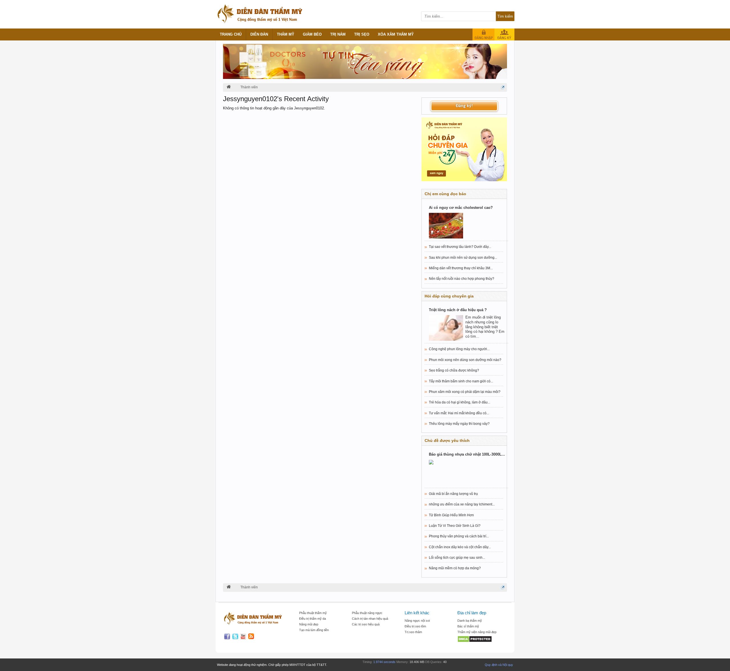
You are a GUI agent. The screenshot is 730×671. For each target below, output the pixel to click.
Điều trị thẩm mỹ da (312, 618)
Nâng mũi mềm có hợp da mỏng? (455, 568)
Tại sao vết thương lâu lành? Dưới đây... (460, 247)
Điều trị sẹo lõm (415, 626)
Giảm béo (312, 34)
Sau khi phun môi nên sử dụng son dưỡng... (463, 258)
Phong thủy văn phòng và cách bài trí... (459, 536)
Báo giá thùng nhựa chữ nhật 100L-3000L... (467, 454)
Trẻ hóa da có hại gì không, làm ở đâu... (459, 402)
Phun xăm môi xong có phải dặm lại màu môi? (464, 392)
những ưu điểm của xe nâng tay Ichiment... (462, 504)
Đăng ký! (464, 106)
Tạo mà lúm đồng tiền (314, 630)
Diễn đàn (259, 34)
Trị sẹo (361, 34)
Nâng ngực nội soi (417, 620)
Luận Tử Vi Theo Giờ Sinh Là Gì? (454, 526)
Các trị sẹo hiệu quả (366, 624)
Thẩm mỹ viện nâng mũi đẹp (476, 632)
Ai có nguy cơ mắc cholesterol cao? (461, 207)
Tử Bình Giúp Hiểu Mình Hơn (451, 515)
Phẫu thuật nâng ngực (367, 613)
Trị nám (338, 34)
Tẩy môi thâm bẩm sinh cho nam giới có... (461, 381)
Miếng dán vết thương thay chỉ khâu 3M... (461, 268)
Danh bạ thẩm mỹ (469, 620)
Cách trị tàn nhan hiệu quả (370, 618)
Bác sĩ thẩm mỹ (468, 626)
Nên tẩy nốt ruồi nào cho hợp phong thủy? (461, 279)
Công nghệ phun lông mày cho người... (459, 349)
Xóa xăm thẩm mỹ (396, 34)
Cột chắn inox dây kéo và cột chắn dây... (460, 547)
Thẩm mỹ (285, 34)
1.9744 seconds (384, 662)
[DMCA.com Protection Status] (480, 639)
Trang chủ (231, 34)
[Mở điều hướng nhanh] (503, 87)
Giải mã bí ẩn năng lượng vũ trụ (453, 494)
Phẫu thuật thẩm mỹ (313, 613)
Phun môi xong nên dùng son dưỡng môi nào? (465, 360)
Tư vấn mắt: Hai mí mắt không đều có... (459, 413)
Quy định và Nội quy (499, 664)
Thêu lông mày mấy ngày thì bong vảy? (459, 424)
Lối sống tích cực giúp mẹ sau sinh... (457, 558)
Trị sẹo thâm (413, 632)
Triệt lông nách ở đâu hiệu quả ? (458, 310)
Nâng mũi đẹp (308, 624)
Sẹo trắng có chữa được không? (454, 370)
